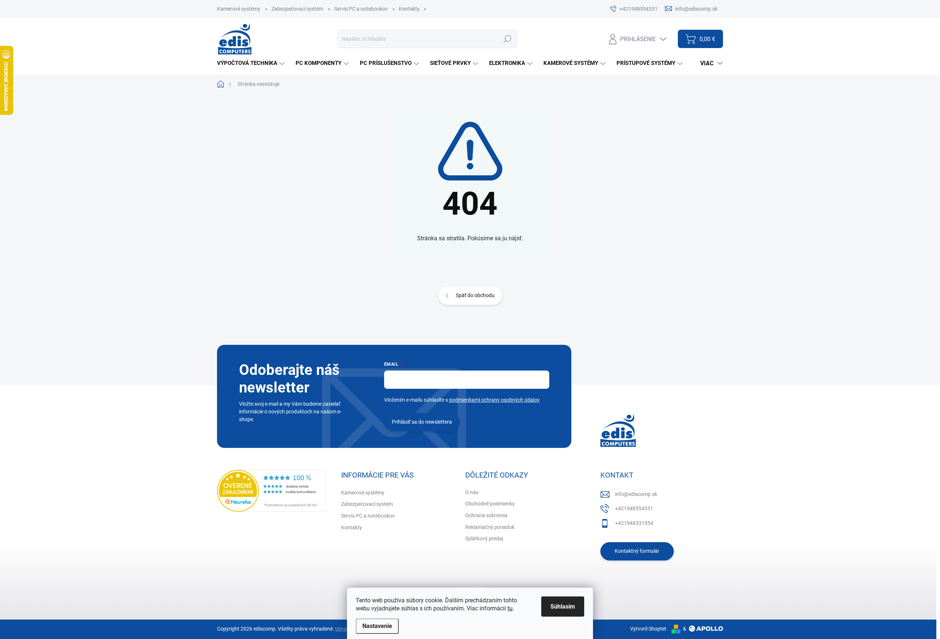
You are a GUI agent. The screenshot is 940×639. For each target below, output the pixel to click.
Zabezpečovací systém (297, 9)
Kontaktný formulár (637, 551)
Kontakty (409, 9)
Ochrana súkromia (486, 515)
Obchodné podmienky (490, 504)
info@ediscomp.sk (636, 494)
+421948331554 (634, 523)
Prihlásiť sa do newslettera (422, 422)
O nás (471, 492)
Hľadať (507, 39)
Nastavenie (377, 625)
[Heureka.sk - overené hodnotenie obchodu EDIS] (271, 491)
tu (510, 608)
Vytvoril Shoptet (648, 629)
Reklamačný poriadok (489, 527)
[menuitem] (251, 63)
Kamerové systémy (238, 9)
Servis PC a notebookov (361, 9)
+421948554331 (634, 508)
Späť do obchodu (475, 295)
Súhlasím (562, 606)
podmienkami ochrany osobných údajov (494, 400)
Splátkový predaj (484, 538)
